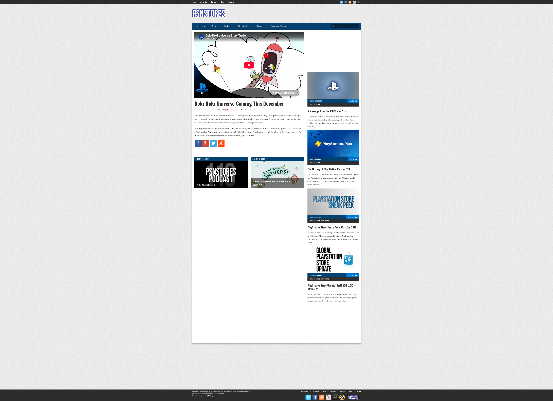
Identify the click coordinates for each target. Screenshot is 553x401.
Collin (311, 159)
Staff (194, 2)
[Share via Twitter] (213, 146)
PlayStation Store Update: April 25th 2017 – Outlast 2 (331, 287)
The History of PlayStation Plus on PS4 (328, 169)
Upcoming (316, 391)
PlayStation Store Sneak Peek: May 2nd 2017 (331, 227)
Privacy (214, 2)
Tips (222, 2)
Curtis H (205, 110)
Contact (231, 2)
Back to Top (304, 391)
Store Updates (325, 221)
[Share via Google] (205, 146)
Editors (312, 101)
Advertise (203, 2)
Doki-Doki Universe (247, 110)
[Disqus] (247, 226)
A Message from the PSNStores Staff (327, 111)
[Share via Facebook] (198, 146)
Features (318, 105)
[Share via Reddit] (221, 146)
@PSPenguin (211, 396)
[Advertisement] (308, 13)
